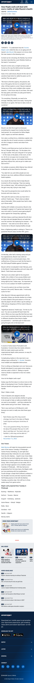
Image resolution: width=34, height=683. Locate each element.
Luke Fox (3, 11)
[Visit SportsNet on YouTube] (7, 666)
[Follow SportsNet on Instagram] (18, 666)
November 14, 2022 (10, 439)
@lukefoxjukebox (12, 11)
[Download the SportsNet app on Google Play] (18, 635)
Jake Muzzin (10, 52)
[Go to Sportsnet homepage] (6, 2)
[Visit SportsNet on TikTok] (23, 666)
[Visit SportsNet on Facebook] (13, 666)
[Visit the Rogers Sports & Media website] (8, 675)
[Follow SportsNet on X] (2, 666)
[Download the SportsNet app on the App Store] (6, 635)
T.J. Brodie (20, 360)
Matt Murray (5, 447)
